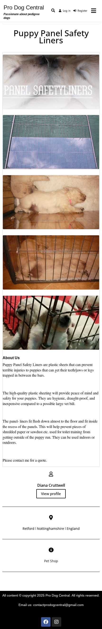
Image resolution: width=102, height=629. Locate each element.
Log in (66, 11)
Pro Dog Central (24, 7)
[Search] (53, 10)
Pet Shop (51, 561)
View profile (51, 493)
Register (82, 11)
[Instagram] (56, 622)
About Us (11, 358)
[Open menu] (93, 10)
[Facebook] (46, 622)
